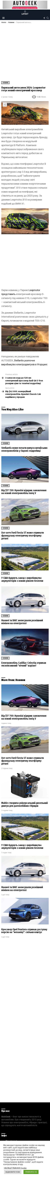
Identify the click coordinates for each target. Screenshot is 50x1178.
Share (5, 104)
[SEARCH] (48, 18)
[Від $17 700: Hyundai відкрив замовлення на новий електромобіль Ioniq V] (25, 469)
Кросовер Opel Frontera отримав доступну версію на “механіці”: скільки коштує (24, 931)
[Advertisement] (25, 50)
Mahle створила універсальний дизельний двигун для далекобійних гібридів (24, 804)
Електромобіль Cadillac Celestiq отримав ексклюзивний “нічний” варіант (23, 664)
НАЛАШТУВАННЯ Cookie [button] (15, 1168)
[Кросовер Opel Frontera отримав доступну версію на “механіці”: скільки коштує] (25, 911)
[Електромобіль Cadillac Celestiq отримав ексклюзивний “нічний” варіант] (25, 642)
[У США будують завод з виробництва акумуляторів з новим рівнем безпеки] (25, 557)
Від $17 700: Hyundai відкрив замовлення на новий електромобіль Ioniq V (23, 492)
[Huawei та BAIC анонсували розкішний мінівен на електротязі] (25, 599)
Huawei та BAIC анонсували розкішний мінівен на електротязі (22, 622)
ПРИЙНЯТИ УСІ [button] (31, 1172)
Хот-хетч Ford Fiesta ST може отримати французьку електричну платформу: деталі (22, 535)
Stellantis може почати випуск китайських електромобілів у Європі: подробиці (24, 449)
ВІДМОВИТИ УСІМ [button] (13, 1172)
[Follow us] (44, 18)
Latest (25, 14)
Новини (5, 443)
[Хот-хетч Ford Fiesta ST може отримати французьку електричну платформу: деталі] (25, 512)
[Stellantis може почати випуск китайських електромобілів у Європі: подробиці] (25, 427)
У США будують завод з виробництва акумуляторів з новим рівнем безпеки (22, 579)
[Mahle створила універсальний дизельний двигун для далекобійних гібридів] (25, 785)
